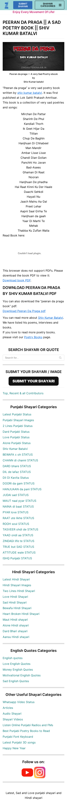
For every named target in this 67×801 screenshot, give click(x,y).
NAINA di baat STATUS (18, 506)
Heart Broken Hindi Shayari (21, 614)
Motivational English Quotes (22, 675)
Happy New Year (14, 748)
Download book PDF (17, 280)
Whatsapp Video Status (18, 702)
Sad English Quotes (16, 681)
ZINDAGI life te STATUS (18, 541)
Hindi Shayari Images (17, 585)
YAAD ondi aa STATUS (18, 535)
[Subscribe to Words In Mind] (27, 777)
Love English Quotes (16, 664)
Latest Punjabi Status (17, 414)
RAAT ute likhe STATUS (18, 518)
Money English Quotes (18, 669)
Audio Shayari (12, 713)
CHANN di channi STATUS (20, 460)
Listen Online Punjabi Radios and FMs (28, 725)
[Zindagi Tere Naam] (7, 5)
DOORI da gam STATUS (18, 483)
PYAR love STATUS (15, 512)
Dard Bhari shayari (15, 631)
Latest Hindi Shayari (16, 579)
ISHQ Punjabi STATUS (17, 558)
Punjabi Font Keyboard (18, 736)
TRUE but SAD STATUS (18, 546)
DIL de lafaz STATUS (17, 472)
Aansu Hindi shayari (16, 637)
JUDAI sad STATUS (16, 495)
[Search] (60, 358)
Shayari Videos (13, 719)
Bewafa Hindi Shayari (17, 608)
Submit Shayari (23, 5)
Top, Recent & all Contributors (23, 393)
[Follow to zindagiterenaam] (39, 777)
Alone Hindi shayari (16, 625)
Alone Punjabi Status (17, 443)
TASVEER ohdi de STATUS (20, 529)
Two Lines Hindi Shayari (19, 591)
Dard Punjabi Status (16, 431)
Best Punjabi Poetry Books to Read (26, 731)
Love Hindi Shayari (15, 596)
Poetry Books (33, 337)
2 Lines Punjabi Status (18, 426)
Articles (8, 708)
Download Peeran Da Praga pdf (24, 311)
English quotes (13, 658)
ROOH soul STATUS (16, 524)
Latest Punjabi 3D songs (19, 742)
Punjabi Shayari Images (18, 420)
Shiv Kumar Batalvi (50, 317)
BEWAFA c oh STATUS (18, 454)
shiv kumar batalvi (29, 93)
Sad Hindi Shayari (15, 602)
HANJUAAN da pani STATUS (22, 489)
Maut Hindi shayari (15, 619)
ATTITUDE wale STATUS (19, 552)
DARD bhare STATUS (17, 466)
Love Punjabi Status (16, 437)
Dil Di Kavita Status (16, 477)
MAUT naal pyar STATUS (19, 500)
